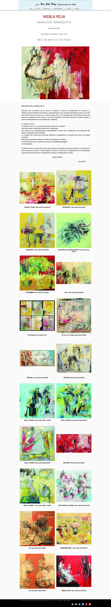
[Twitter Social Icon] (83, 604)
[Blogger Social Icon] (90, 604)
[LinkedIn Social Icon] (79, 604)
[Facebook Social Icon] (72, 604)
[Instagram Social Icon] (86, 604)
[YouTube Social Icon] (76, 604)
